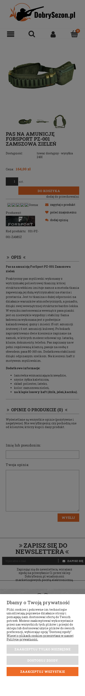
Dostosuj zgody (42, 660)
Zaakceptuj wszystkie (42, 671)
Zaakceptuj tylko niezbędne (42, 649)
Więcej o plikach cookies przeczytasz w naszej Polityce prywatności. (40, 637)
